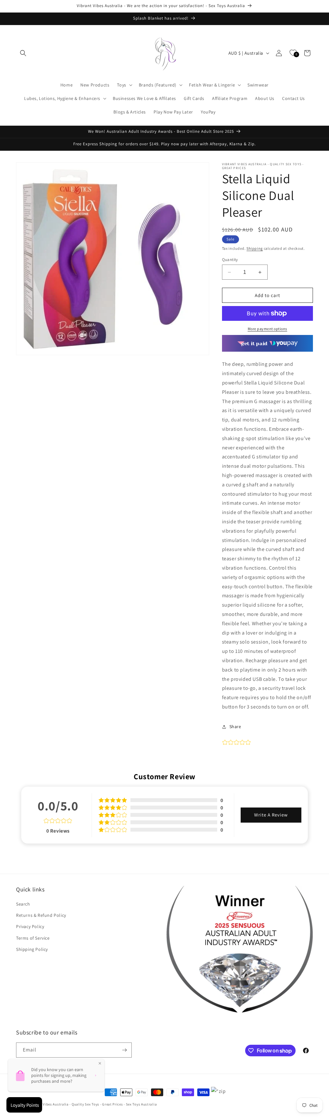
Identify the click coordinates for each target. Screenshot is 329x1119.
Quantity (230, 259)
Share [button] (235, 726)
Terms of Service (33, 938)
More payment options (267, 328)
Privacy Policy (30, 926)
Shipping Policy (32, 949)
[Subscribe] (124, 1050)
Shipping (254, 248)
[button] (23, 53)
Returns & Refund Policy (41, 915)
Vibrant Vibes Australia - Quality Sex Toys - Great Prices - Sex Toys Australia (93, 1104)
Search (23, 904)
